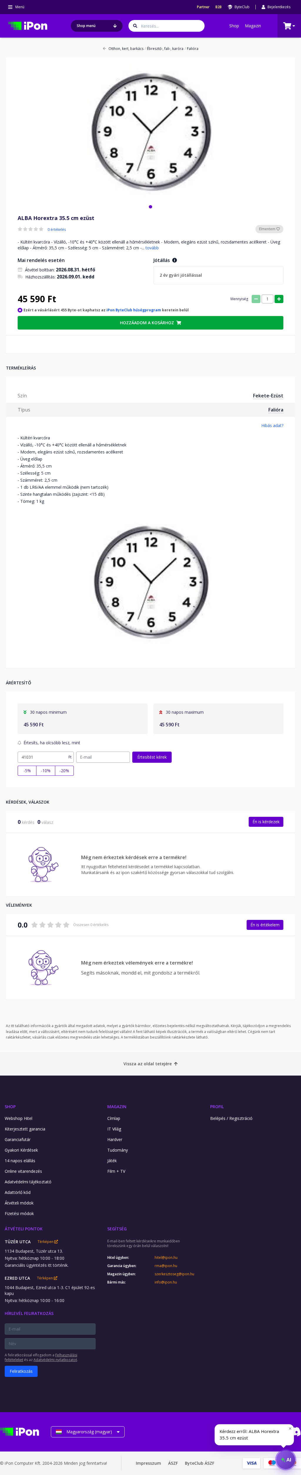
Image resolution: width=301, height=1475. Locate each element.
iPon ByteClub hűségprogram (133, 310)
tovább (152, 248)
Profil (217, 1106)
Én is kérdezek (266, 821)
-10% (46, 770)
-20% (64, 770)
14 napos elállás (20, 1160)
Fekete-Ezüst (268, 395)
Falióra (191, 48)
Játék (112, 1160)
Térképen (46, 1241)
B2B (218, 7)
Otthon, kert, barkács (125, 48)
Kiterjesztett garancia (25, 1129)
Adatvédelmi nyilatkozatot (55, 1359)
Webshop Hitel (18, 1118)
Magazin (253, 25)
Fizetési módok (19, 1213)
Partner (203, 7)
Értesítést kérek (152, 757)
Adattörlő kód (18, 1192)
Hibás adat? (272, 425)
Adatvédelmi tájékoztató (28, 1182)
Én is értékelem (265, 925)
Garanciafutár (18, 1139)
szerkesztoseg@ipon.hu (174, 1274)
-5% (27, 770)
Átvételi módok (19, 1203)
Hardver (114, 1139)
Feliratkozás (21, 1371)
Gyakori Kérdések (21, 1150)
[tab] (150, 206)
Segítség (117, 1229)
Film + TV (116, 1171)
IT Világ (114, 1129)
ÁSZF (173, 1463)
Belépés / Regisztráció (231, 1118)
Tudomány (117, 1150)
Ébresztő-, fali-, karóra (164, 48)
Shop (234, 25)
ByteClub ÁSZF (199, 1463)
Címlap (113, 1118)
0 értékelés (57, 229)
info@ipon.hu (166, 1282)
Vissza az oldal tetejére (147, 1063)
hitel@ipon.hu (166, 1257)
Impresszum (148, 1463)
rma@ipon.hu (166, 1266)
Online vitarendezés (23, 1171)
